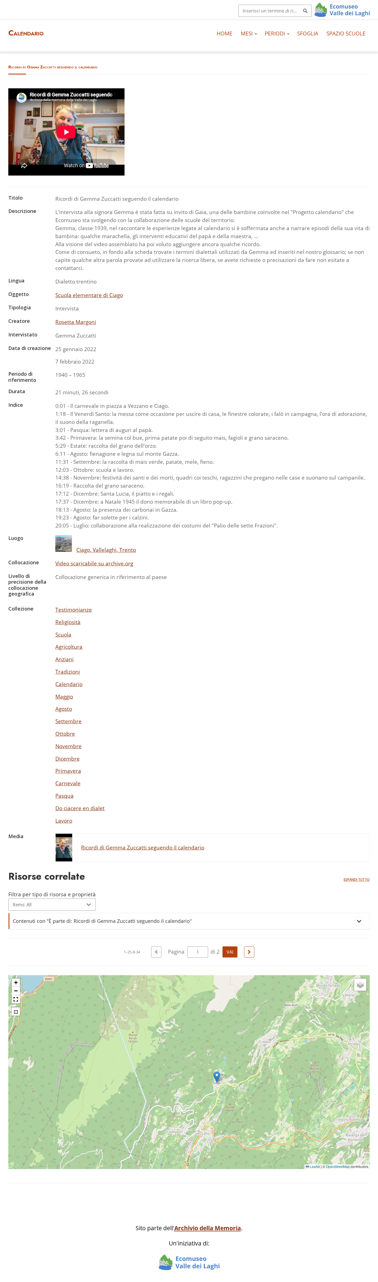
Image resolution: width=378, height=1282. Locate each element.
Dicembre (67, 758)
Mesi (247, 33)
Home (224, 33)
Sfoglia (307, 33)
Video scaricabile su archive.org (94, 563)
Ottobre (65, 733)
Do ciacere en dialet (80, 808)
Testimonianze (73, 609)
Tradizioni (67, 671)
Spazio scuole (346, 33)
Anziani (64, 659)
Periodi (275, 33)
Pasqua (64, 795)
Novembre (68, 746)
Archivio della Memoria (207, 1228)
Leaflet (314, 1166)
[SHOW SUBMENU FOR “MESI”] (256, 33)
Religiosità (68, 622)
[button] (216, 1077)
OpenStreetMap (338, 1166)
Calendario (68, 684)
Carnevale (68, 783)
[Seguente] (249, 951)
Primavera (68, 770)
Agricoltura (68, 646)
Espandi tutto (357, 879)
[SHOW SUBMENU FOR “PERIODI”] (288, 33)
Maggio (64, 696)
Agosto (63, 708)
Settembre (68, 721)
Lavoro (63, 820)
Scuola (63, 634)
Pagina (177, 951)
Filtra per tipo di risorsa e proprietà (52, 894)
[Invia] (305, 11)
